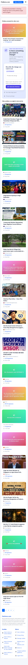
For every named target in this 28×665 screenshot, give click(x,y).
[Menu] (25, 2)
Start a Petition (18, 2)
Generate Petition (14, 86)
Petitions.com (5, 2)
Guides (4, 629)
